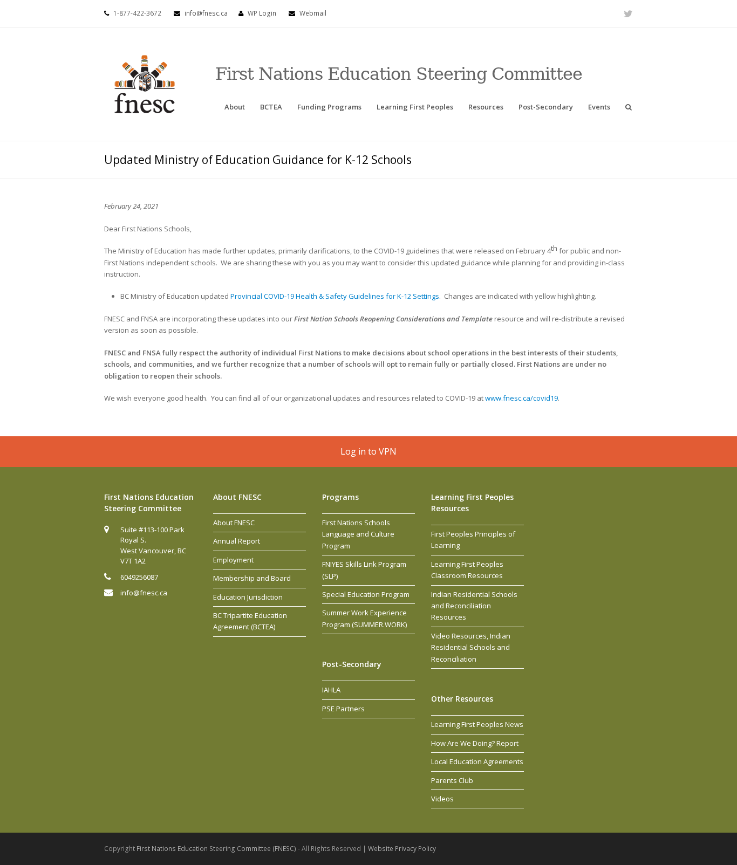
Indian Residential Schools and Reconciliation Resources (474, 605)
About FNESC (234, 522)
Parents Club (452, 780)
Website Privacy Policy (402, 848)
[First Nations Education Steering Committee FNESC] (144, 83)
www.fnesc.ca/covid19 (521, 398)
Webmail (312, 13)
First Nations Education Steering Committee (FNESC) (217, 848)
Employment (233, 560)
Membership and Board (252, 578)
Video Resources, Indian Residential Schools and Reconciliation (470, 647)
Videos (442, 799)
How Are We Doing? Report (474, 743)
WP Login (262, 13)
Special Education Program (366, 594)
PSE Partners (343, 708)
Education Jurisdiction (248, 597)
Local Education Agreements (477, 761)
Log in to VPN (368, 451)
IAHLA (331, 690)
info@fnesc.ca (206, 13)
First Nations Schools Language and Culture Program (358, 534)
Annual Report (236, 541)
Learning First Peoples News (477, 724)
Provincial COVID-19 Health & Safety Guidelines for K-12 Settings (334, 296)
